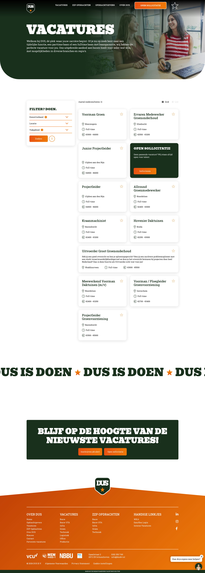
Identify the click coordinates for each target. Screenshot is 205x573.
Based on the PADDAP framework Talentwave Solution (102, 571)
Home (29, 519)
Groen (62, 529)
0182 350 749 (117, 554)
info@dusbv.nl (118, 557)
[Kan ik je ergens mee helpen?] (198, 566)
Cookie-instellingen (102, 563)
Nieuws (30, 535)
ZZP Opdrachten (81, 5)
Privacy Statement (81, 563)
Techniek (64, 532)
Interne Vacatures (142, 525)
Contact (30, 538)
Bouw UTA (65, 522)
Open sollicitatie (150, 5)
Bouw (62, 519)
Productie (64, 541)
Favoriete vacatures (36, 541)
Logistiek (64, 535)
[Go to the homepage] (31, 8)
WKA (136, 519)
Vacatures (61, 5)
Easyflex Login (141, 522)
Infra (62, 525)
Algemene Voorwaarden (56, 563)
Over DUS (124, 5)
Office (62, 538)
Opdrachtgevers (105, 5)
